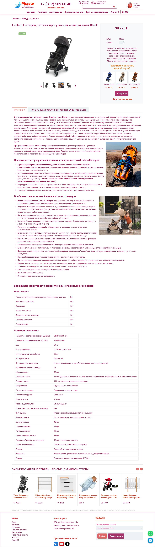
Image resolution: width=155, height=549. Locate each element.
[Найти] (114, 7)
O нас (14, 522)
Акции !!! (15, 540)
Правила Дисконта (20, 535)
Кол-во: (109, 42)
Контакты (16, 525)
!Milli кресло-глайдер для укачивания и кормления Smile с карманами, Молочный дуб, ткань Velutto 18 (19, 496)
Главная (16, 18)
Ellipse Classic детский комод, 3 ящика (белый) (85, 496)
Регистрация (116, 536)
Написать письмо (19, 530)
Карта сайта (17, 532)
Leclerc (35, 18)
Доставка (16, 527)
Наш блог (16, 537)
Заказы (100, 518)
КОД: (108, 39)
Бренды (25, 18)
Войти (102, 536)
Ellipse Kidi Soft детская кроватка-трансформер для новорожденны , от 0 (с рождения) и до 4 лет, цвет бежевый (41, 496)
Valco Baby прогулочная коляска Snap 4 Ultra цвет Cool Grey (62, 496)
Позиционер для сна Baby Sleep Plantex (129, 496)
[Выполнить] (141, 528)
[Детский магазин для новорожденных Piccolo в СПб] (23, 4)
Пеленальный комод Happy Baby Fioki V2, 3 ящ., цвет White (107, 496)
